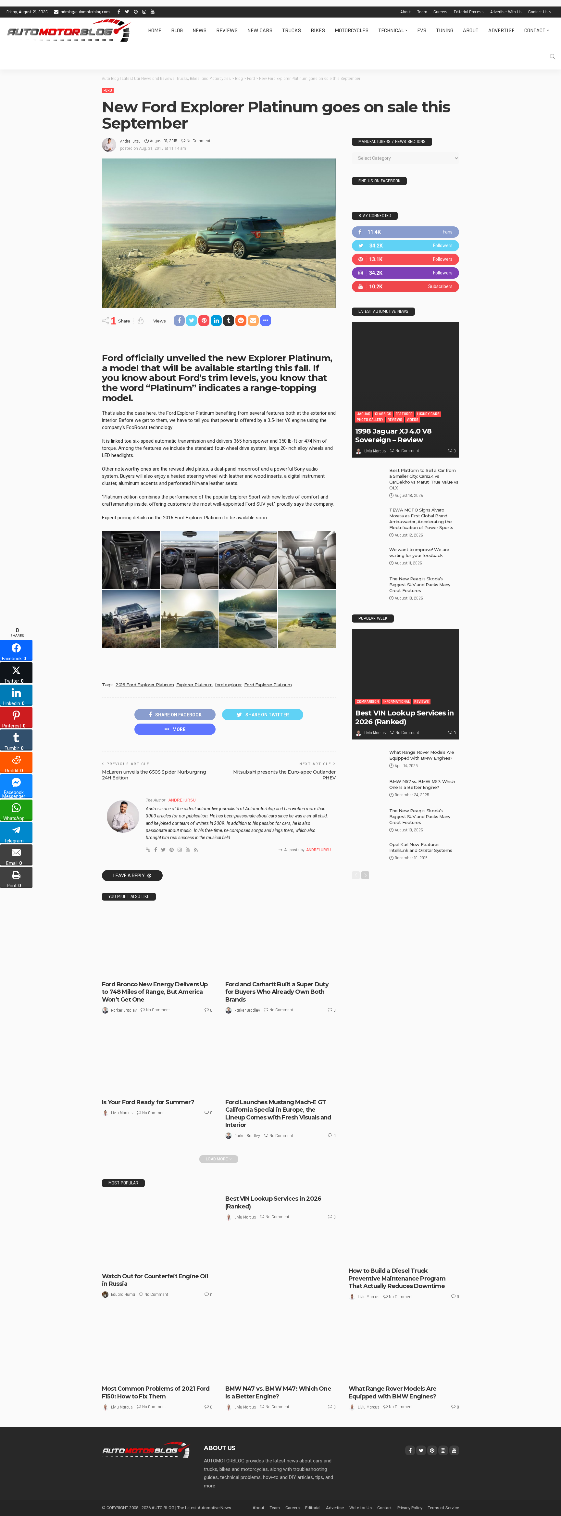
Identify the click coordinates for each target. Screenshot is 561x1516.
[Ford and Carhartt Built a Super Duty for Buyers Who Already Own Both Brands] (280, 943)
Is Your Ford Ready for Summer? (148, 1102)
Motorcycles (351, 30)
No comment (198, 141)
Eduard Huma (123, 1294)
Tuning (444, 30)
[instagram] (405, 273)
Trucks (291, 30)
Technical (391, 30)
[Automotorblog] (68, 30)
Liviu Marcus (122, 1113)
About (405, 12)
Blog (177, 30)
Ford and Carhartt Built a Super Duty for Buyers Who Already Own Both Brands (277, 992)
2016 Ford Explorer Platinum (145, 684)
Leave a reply (129, 875)
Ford (108, 90)
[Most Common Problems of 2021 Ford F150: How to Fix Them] (157, 1347)
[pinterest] (405, 259)
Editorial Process (469, 12)
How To (395, 1256)
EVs (421, 30)
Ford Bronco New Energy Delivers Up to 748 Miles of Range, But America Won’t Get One (154, 992)
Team (422, 12)
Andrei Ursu (130, 141)
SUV (387, 1374)
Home (154, 30)
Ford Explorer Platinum (268, 684)
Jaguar (363, 413)
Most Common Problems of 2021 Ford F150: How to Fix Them (155, 1392)
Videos (412, 419)
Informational (396, 701)
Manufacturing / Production (286, 970)
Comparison (368, 701)
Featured (404, 413)
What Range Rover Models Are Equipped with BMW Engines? (392, 1392)
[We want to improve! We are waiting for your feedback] (368, 557)
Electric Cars (132, 964)
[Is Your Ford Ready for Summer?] (157, 1061)
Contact (534, 30)
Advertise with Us (506, 12)
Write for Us (360, 1507)
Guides (378, 1256)
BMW (234, 1374)
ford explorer (228, 684)
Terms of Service (443, 1507)
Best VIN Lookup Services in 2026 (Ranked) (404, 717)
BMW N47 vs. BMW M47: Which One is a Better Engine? (278, 1392)
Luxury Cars (428, 413)
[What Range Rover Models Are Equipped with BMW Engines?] (368, 759)
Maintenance (418, 1256)
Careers (440, 12)
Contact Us (538, 12)
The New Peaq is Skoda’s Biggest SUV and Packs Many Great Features (419, 584)
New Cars (259, 30)
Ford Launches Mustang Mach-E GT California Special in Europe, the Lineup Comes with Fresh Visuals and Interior (278, 1114)
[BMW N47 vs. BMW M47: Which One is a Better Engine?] (280, 1347)
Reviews (227, 30)
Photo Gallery (120, 970)
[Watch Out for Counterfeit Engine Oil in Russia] (157, 1232)
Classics (383, 413)
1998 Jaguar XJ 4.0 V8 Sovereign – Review (393, 435)
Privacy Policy (409, 1507)
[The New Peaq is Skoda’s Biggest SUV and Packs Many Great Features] (368, 586)
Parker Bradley (124, 1010)
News (199, 30)
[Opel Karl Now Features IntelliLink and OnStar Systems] (368, 852)
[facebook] (405, 232)
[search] (552, 56)
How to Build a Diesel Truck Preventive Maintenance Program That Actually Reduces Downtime (397, 1278)
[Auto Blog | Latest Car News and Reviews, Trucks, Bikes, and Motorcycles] (146, 1449)
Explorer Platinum (194, 684)
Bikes (318, 30)
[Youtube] (405, 286)
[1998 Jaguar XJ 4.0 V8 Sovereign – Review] (405, 390)
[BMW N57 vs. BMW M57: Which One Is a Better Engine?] (368, 789)
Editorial (312, 1507)
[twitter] (405, 245)
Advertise (501, 30)
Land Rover (364, 1368)
